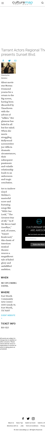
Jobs (22, 426)
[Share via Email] (15, 60)
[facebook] (23, 418)
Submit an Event (30, 423)
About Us (11, 423)
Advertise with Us (12, 426)
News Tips (19, 423)
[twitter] (28, 418)
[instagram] (33, 418)
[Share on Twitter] (10, 61)
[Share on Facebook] (3, 61)
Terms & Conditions (32, 426)
